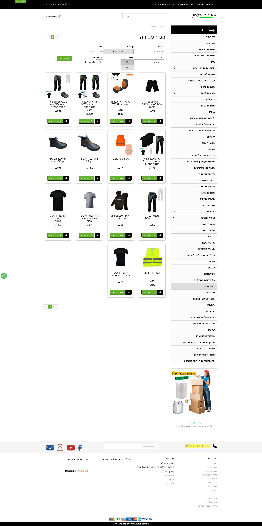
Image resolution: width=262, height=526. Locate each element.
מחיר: (100, 46)
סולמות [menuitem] (211, 292)
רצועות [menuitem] (211, 305)
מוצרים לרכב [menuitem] (208, 87)
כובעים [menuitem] (211, 267)
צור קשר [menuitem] (199, 4)
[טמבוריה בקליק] (204, 15)
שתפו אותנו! (169, 483)
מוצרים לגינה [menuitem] (208, 192)
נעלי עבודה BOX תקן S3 (89, 160)
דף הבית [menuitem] (210, 37)
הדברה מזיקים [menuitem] (207, 199)
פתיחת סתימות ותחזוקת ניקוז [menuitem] (199, 361)
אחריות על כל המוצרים (76, 459)
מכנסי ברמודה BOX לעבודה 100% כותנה (152, 104)
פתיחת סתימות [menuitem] (207, 174)
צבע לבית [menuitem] (210, 99)
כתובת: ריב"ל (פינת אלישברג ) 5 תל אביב (155, 467)
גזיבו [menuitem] (212, 62)
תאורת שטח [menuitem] (208, 242)
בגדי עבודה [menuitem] (209, 286)
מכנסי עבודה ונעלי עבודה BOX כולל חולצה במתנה (58, 104)
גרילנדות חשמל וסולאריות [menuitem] (201, 255)
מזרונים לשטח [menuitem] (207, 230)
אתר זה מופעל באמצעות (131, 524)
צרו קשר (169, 458)
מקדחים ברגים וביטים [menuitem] (203, 323)
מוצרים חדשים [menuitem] (207, 49)
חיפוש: (161, 46)
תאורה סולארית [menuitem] (206, 249)
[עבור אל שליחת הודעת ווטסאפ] (4, 276)
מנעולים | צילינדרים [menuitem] (204, 168)
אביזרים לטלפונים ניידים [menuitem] (202, 130)
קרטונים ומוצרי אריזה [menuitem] (164, 4)
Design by (76, 470)
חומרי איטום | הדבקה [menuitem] (203, 298)
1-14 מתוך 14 (89, 62)
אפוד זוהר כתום (121, 158)
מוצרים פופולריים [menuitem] (185, 4)
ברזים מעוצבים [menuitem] (207, 180)
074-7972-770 (162, 472)
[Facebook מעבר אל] (80, 449)
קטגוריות (208, 29)
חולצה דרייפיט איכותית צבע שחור (120, 274)
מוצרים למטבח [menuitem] (207, 105)
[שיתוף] (160, 121)
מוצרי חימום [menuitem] (208, 143)
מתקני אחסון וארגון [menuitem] (205, 336)
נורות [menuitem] (212, 261)
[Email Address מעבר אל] (50, 449)
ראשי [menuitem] (215, 463)
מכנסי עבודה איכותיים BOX (152, 217)
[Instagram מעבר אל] (60, 449)
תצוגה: (130, 57)
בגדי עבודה (153, 27)
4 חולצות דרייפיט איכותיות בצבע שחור (58, 218)
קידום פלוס (126, 524)
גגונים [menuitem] (211, 112)
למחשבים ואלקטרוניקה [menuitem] (202, 118)
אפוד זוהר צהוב (152, 272)
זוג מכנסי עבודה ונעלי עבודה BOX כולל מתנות (89, 104)
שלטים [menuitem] (211, 330)
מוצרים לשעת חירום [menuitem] (204, 55)
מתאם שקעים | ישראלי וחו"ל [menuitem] (200, 161)
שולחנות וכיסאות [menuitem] (206, 348)
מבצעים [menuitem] (210, 43)
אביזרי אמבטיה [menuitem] (207, 186)
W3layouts (82, 470)
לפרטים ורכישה (149, 121)
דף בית (163, 27)
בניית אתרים (117, 524)
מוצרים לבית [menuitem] (208, 93)
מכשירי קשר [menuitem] (208, 224)
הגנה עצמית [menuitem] (208, 205)
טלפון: (171, 471)
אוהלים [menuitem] (211, 211)
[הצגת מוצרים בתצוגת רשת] (127, 62)
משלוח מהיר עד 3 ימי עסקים (58, 4)
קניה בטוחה (194, 422)
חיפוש (129, 16)
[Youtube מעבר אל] (70, 449)
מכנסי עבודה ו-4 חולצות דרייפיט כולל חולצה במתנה (152, 161)
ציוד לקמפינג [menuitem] (208, 217)
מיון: (162, 57)
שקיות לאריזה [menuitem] (207, 74)
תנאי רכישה (169, 476)
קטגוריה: (129, 46)
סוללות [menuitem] (211, 136)
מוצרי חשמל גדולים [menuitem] (204, 354)
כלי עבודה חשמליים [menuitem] (204, 280)
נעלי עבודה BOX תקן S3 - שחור (58, 160)
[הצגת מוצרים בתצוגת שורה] (127, 67)
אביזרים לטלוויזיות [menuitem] (205, 124)
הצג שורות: (97, 57)
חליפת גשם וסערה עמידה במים (120, 217)
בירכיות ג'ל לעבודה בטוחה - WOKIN (120, 103)
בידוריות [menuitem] (210, 236)
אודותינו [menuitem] (210, 4)
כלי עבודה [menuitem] (209, 274)
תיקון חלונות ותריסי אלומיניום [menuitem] (199, 342)
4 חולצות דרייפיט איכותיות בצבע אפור (89, 218)
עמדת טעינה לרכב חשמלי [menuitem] (201, 80)
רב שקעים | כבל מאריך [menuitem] (203, 155)
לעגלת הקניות (51, 16)
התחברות (21, 2)
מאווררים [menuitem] (210, 149)
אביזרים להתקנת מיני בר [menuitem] (202, 317)
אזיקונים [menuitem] (210, 311)
